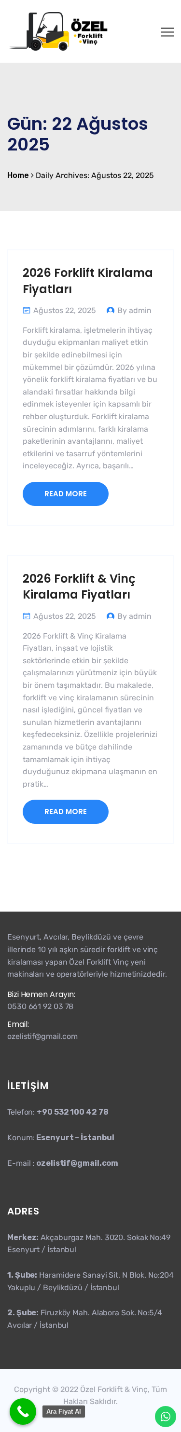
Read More (65, 494)
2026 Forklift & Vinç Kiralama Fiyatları (79, 587)
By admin (134, 310)
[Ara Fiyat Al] (23, 1411)
